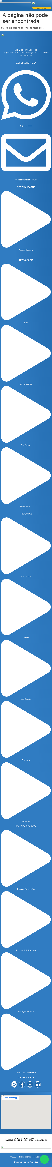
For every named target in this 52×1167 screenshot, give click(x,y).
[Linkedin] (38, 1084)
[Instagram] (14, 1084)
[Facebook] (22, 1084)
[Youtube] (30, 1084)
